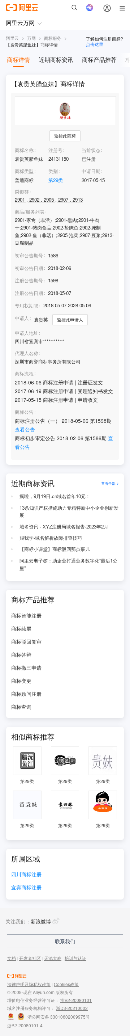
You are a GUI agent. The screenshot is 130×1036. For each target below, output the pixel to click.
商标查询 (21, 706)
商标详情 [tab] (18, 59)
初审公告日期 (29, 268)
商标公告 (24, 412)
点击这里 (94, 44)
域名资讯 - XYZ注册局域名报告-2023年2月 (64, 526)
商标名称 (24, 150)
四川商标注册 (26, 874)
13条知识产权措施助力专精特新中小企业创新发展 (69, 511)
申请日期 (91, 171)
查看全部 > (110, 483)
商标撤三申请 (26, 667)
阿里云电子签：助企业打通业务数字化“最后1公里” (68, 564)
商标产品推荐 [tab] (99, 59)
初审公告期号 (29, 255)
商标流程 (24, 373)
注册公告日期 (29, 293)
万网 (31, 38)
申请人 (22, 318)
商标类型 (24, 171)
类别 (53, 171)
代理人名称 (26, 353)
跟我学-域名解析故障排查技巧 (51, 537)
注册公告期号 (29, 280)
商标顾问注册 (26, 693)
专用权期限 (26, 305)
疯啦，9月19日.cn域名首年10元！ (55, 496)
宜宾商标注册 (26, 887)
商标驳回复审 (26, 641)
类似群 (22, 191)
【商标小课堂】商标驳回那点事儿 (55, 549)
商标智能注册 (26, 615)
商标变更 (21, 680)
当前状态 (91, 150)
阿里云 (12, 38)
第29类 (55, 180)
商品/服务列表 (29, 212)
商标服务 (52, 38)
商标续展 (21, 628)
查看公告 (25, 429)
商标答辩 (21, 654)
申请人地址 (26, 333)
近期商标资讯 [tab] (56, 59)
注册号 (55, 150)
